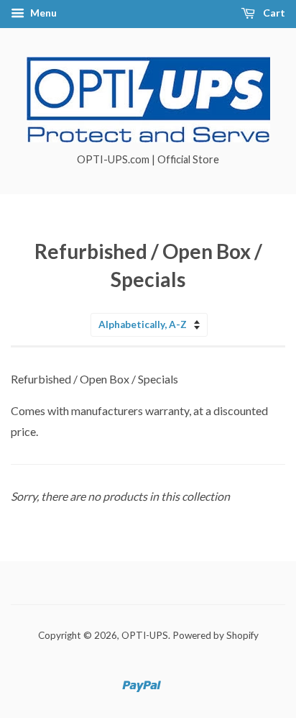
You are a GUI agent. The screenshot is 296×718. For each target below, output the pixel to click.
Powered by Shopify (215, 635)
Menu (42, 12)
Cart (273, 12)
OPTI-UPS (144, 635)
